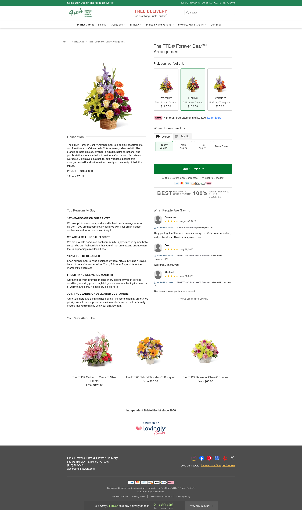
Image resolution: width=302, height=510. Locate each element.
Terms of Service (120, 496)
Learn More (214, 117)
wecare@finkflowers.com (81, 468)
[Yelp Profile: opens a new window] (224, 458)
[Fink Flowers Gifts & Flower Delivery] (92, 13)
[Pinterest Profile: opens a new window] (209, 458)
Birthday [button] (134, 24)
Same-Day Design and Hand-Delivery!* (90, 2)
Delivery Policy (183, 496)
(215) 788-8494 (75, 465)
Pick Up (185, 136)
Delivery (165, 136)
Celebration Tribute (186, 227)
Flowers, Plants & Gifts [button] (191, 24)
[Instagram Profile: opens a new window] (194, 458)
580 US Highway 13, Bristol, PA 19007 (88, 461)
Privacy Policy (138, 496)
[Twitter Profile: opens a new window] (232, 458)
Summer (102, 24)
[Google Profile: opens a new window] (217, 458)
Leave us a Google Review (218, 465)
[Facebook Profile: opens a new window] (201, 458)
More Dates (221, 146)
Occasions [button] (117, 24)
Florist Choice (85, 24)
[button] (293, 495)
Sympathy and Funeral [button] (159, 24)
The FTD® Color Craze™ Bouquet (193, 255)
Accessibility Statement (161, 496)
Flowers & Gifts (77, 41)
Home (64, 41)
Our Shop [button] (216, 24)
